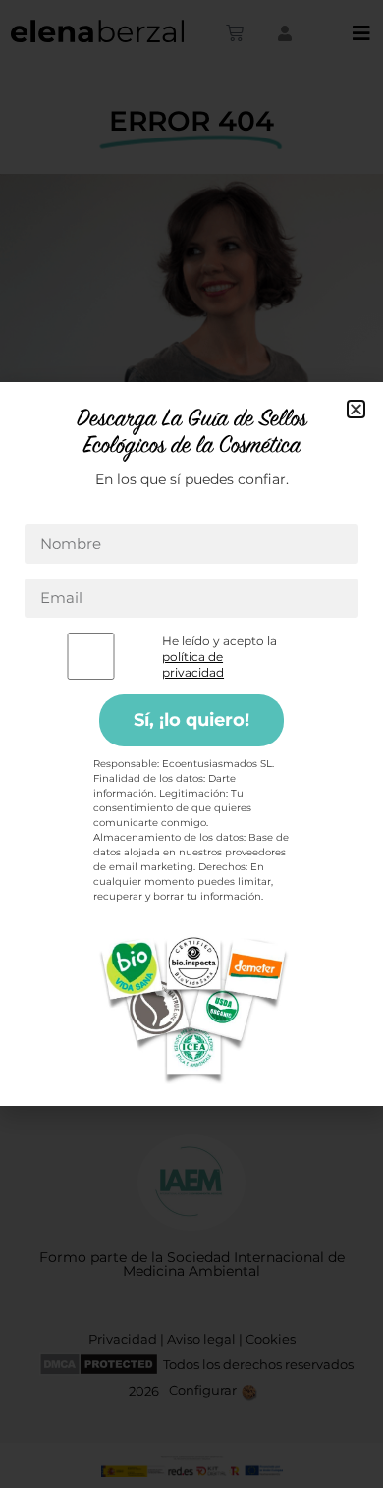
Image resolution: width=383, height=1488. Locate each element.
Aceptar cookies (192, 851)
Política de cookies (119, 995)
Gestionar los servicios (187, 814)
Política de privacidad (247, 995)
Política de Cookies (286, 786)
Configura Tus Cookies (191, 959)
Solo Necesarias (191, 905)
